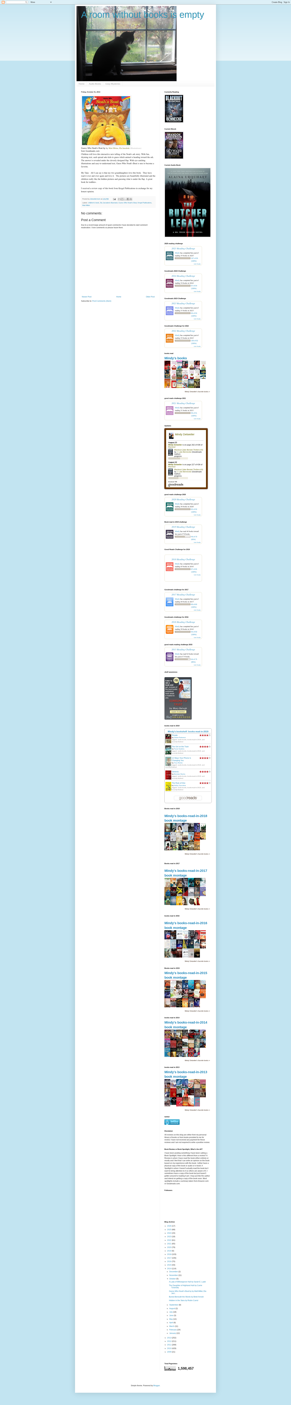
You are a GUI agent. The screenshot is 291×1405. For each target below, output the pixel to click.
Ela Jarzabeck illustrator (109, 203)
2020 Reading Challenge (183, 499)
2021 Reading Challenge (183, 403)
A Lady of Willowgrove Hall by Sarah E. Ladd (187, 1282)
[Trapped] (186, 368)
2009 (169, 1352)
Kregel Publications (145, 203)
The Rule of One (178, 783)
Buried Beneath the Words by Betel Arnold (186, 1297)
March (172, 1326)
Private (175, 735)
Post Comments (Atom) (101, 301)
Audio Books (95, 84)
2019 (169, 1251)
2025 (169, 1230)
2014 (169, 1269)
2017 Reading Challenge (183, 594)
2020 (169, 1247)
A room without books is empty (142, 15)
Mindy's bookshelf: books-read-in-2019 (188, 731)
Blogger (156, 1386)
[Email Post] (114, 199)
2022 (169, 1240)
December (173, 1272)
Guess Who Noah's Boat (128, 203)
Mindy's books (175, 358)
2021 (169, 1244)
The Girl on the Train (180, 747)
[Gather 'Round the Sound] (203, 839)
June (171, 1315)
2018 (169, 1254)
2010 (169, 1348)
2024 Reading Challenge (183, 275)
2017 (169, 1258)
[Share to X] (125, 199)
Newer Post (86, 297)
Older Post (150, 297)
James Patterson (180, 737)
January (172, 1333)
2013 (169, 1338)
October (172, 1279)
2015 (169, 1265)
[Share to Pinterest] (130, 199)
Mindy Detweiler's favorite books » (197, 392)
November (173, 1275)
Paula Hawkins (179, 749)
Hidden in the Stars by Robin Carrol (183, 1300)
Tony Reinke (178, 763)
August (172, 1308)
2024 (169, 1233)
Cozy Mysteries (112, 84)
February (173, 1330)
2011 (169, 1345)
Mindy (177, 253)
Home (81, 84)
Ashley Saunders (180, 785)
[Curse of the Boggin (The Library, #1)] (168, 904)
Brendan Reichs (179, 774)
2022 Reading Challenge (183, 330)
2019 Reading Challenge (183, 526)
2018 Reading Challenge (183, 559)
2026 (169, 1226)
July (171, 1312)
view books (197, 264)
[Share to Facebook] (127, 199)
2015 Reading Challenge (183, 649)
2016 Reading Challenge (183, 621)
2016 (169, 1261)
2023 (169, 1237)
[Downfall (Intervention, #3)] (168, 998)
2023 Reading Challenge (183, 303)
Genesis (175, 772)
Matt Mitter (86, 205)
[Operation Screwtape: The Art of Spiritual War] (192, 1095)
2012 (169, 1341)
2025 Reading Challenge (183, 248)
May (171, 1319)
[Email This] (119, 199)
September (174, 1305)
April (171, 1323)
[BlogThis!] (122, 199)
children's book (93, 203)
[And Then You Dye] (174, 1104)
